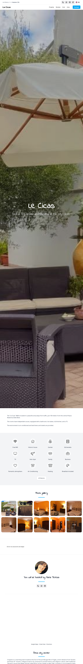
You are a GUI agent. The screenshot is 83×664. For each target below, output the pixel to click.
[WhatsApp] (66, 2)
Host (63, 7)
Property (51, 7)
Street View (42, 644)
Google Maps (34, 644)
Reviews (58, 7)
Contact (76, 7)
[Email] (69, 2)
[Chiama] (63, 2)
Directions (49, 644)
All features (41, 478)
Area (68, 7)
